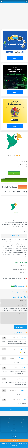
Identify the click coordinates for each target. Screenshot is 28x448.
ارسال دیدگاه (19, 327)
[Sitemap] (16, 436)
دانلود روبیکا (14, 431)
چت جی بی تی (21, 419)
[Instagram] (13, 436)
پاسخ (3, 337)
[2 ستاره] (17, 155)
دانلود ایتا (21, 423)
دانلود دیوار (7, 426)
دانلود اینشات (7, 419)
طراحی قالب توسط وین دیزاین (13, 440)
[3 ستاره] (16, 155)
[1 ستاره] (19, 155)
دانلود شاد (21, 426)
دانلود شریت (7, 423)
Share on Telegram (15, 286)
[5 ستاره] (13, 155)
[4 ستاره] (14, 155)
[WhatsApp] (12, 286)
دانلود (14, 58)
